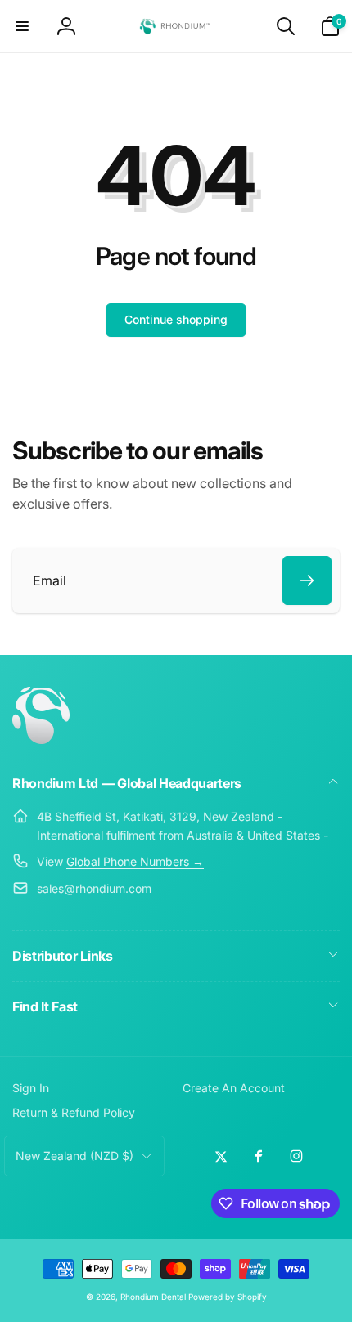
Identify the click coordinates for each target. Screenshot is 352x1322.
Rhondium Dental (153, 1297)
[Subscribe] (307, 580)
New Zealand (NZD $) (74, 1156)
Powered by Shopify (227, 1297)
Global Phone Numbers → (135, 861)
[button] (22, 26)
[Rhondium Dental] (41, 739)
